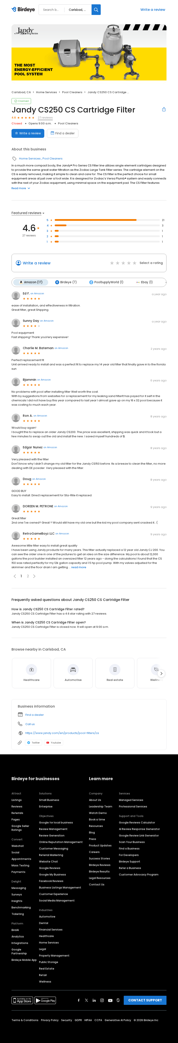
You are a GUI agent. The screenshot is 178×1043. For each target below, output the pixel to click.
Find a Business (129, 848)
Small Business (49, 800)
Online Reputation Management (61, 842)
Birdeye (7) (68, 282)
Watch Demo (98, 813)
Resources (96, 826)
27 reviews (45, 118)
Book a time (97, 819)
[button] (34, 576)
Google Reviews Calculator (137, 822)
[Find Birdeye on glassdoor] (118, 1000)
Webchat (18, 846)
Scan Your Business (132, 842)
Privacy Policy (50, 1020)
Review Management (53, 829)
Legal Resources (99, 878)
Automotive (47, 916)
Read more (19, 188)
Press (92, 839)
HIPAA (88, 1020)
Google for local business (56, 822)
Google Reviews (49, 868)
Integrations (20, 943)
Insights (17, 901)
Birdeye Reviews (99, 865)
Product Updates (100, 845)
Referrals (17, 813)
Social (15, 852)
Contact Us (96, 884)
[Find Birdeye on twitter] (86, 1000)
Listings (17, 800)
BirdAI (15, 930)
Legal (42, 949)
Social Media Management (57, 900)
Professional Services (133, 806)
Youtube (56, 742)
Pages (16, 819)
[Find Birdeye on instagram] (102, 1000)
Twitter (36, 742)
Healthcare (46, 936)
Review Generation (51, 835)
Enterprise (46, 806)
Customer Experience (53, 894)
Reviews (17, 806)
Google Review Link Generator (139, 835)
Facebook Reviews (51, 881)
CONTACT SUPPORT (145, 1000)
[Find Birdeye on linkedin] (94, 1000)
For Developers (129, 855)
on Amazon (37, 293)
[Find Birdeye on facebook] (79, 1000)
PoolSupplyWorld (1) (108, 282)
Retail (43, 975)
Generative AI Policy (118, 1020)
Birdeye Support (129, 861)
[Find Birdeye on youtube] (110, 1000)
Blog (92, 832)
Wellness (45, 981)
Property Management (54, 955)
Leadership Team (100, 806)
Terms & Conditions (25, 1020)
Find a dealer (65, 133)
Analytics (18, 936)
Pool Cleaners (72, 92)
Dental (43, 923)
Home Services (46, 92)
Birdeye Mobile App (24, 960)
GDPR (78, 1020)
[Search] (96, 9)
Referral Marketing (51, 855)
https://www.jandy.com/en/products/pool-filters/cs (62, 733)
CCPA (98, 1020)
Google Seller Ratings (20, 828)
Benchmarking (21, 907)
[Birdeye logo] (24, 10)
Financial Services (51, 929)
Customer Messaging (53, 848)
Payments (18, 872)
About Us (95, 800)
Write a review (152, 9)
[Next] (161, 673)
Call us (30, 724)
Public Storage (48, 962)
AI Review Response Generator (139, 829)
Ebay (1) (147, 282)
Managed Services (131, 800)
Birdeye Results (99, 871)
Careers (94, 852)
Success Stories (99, 858)
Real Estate (46, 968)
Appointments (21, 859)
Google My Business (52, 874)
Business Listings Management (60, 887)
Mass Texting (20, 865)
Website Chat (48, 861)
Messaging (19, 888)
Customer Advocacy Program (138, 874)
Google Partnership (19, 951)
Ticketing (18, 914)
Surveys (17, 894)
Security (66, 1020)
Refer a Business (130, 868)
